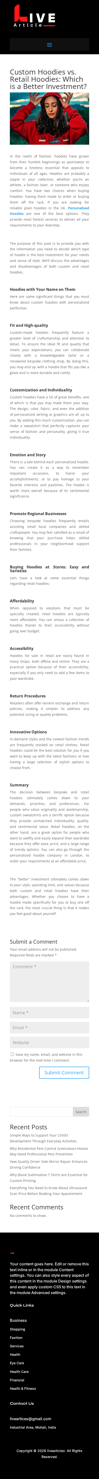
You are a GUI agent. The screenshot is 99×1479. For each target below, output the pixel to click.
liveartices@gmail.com (30, 1418)
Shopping (17, 1329)
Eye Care (17, 1363)
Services (17, 1346)
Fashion (16, 1338)
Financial (17, 1380)
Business (18, 1320)
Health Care (19, 1372)
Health (15, 1354)
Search (81, 1112)
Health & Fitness (23, 1388)
